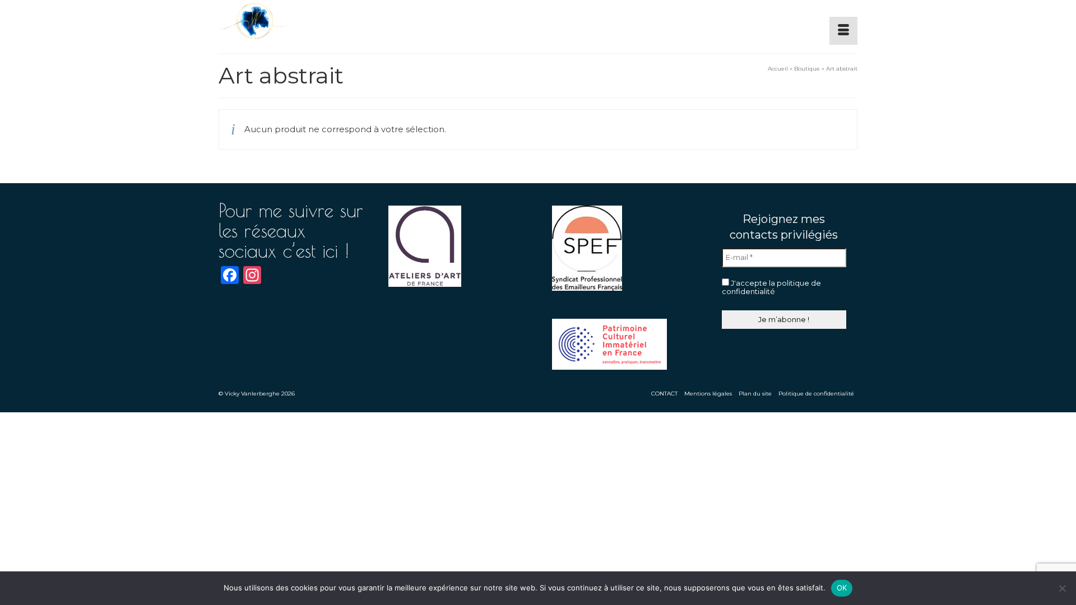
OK (842, 587)
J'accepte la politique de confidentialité (771, 287)
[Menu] (843, 31)
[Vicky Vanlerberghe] (319, 22)
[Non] (1062, 588)
